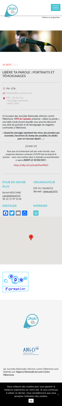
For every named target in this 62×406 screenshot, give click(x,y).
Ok (31, 400)
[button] (31, 237)
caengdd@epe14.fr (11, 196)
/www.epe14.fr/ (50, 192)
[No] (58, 394)
